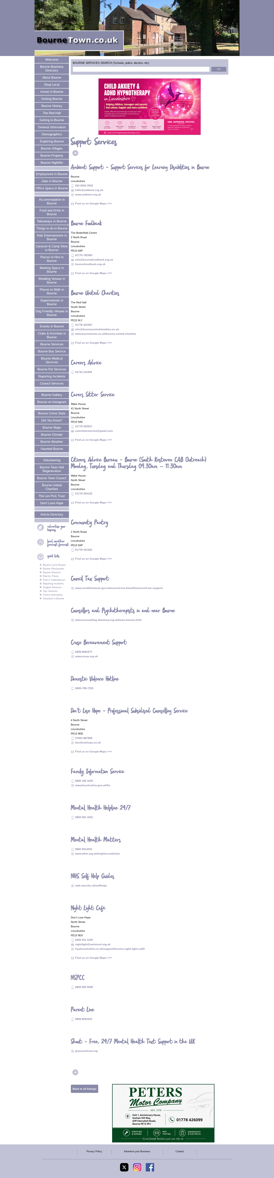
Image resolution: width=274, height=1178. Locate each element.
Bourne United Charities (52, 487)
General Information (52, 127)
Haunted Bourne (52, 449)
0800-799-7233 (84, 688)
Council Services (52, 383)
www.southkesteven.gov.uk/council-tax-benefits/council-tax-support (119, 587)
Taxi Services (50, 591)
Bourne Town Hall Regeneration (52, 469)
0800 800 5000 (84, 987)
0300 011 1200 (84, 939)
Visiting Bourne (51, 99)
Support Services (52, 587)
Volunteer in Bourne (53, 598)
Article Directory (51, 514)
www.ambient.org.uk (88, 194)
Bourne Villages (52, 148)
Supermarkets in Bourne (51, 302)
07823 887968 (83, 738)
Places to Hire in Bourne (51, 259)
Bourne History (51, 106)
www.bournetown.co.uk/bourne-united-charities (105, 333)
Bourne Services (51, 344)
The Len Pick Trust (52, 496)
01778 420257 (83, 426)
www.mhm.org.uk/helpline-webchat (97, 853)
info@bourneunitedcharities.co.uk (97, 329)
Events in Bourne (52, 326)
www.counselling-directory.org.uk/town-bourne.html (108, 619)
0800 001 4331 (84, 817)
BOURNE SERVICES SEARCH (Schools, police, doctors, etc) (111, 62)
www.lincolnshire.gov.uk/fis (92, 785)
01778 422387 (83, 324)
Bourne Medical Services (52, 360)
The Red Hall (52, 113)
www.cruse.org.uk (86, 656)
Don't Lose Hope (51, 503)
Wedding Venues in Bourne (51, 280)
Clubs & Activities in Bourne (52, 335)
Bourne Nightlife (52, 162)
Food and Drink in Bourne (52, 212)
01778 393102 (83, 493)
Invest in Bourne (51, 92)
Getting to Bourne (52, 120)
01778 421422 (83, 549)
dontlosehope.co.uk (88, 742)
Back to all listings (84, 1088)
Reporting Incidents (51, 376)
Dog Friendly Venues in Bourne (52, 313)
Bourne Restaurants (53, 568)
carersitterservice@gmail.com (94, 430)
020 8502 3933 (84, 185)
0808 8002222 (83, 1018)
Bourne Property (51, 155)
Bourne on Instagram (51, 402)
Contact (180, 1151)
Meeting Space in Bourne (52, 269)
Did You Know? (51, 420)
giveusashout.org (86, 1050)
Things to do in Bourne (51, 228)
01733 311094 (83, 372)
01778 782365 (83, 255)
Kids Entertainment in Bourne (52, 237)
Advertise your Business (137, 1151)
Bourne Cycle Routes (54, 565)
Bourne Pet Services (51, 369)
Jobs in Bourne (51, 181)
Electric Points (51, 576)
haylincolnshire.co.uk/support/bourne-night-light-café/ (110, 948)
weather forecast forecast (58, 543)
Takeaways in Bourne (52, 221)
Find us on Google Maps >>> (93, 203)
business (56, 528)
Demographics (52, 134)
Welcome (51, 59)
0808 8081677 (83, 651)
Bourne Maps (51, 427)
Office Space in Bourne (52, 188)
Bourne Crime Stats (51, 413)
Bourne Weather (51, 441)
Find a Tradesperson (54, 579)
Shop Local (51, 84)
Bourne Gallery (51, 395)
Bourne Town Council (51, 478)
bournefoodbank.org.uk (90, 264)
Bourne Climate (51, 434)
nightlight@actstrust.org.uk (93, 944)
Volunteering (51, 460)
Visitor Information (53, 594)
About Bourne (51, 77)
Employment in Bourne (51, 174)
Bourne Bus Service (52, 351)
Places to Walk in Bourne (52, 291)
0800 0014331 (83, 849)
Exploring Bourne (52, 141)
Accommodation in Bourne (52, 201)
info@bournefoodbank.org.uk (94, 259)
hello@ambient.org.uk (89, 190)
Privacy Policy (94, 1151)
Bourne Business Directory (52, 68)
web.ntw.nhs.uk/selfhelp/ (91, 885)
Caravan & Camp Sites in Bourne (52, 248)
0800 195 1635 (84, 780)
